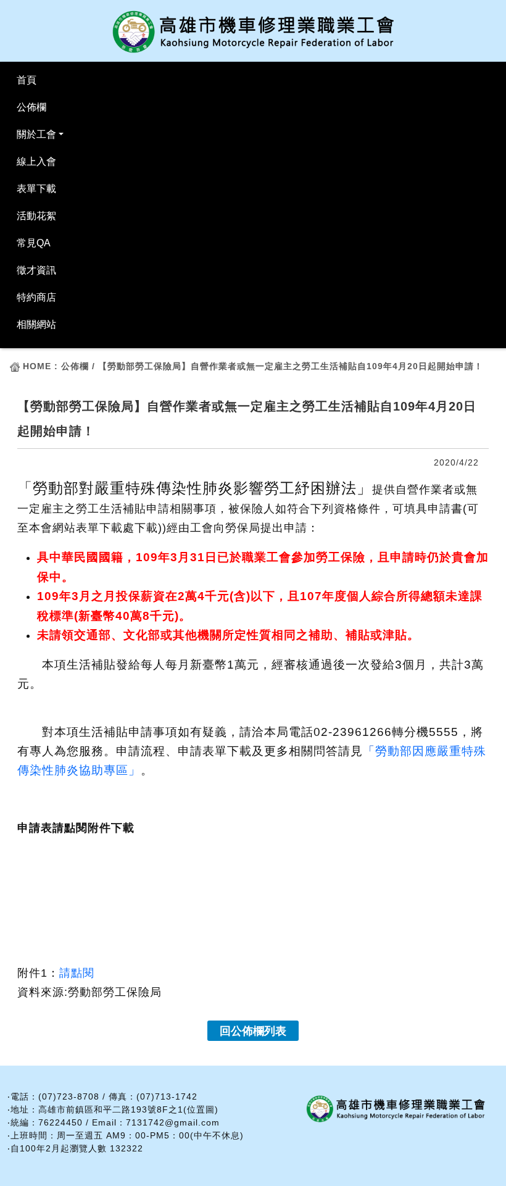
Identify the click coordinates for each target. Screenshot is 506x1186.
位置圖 (201, 1109)
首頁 (26, 80)
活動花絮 (36, 216)
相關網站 (36, 324)
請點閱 (76, 973)
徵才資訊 (36, 270)
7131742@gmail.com (173, 1122)
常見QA (34, 243)
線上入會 (36, 161)
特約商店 (36, 297)
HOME (37, 366)
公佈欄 (31, 107)
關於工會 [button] (36, 134)
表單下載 (36, 188)
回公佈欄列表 (253, 1031)
